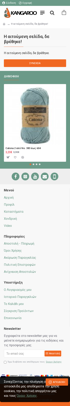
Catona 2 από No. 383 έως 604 (23, 148)
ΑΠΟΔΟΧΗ (59, 382)
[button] (30, 164)
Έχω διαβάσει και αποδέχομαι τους (35, 362)
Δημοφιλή (11, 76)
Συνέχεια (35, 63)
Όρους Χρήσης (27, 396)
